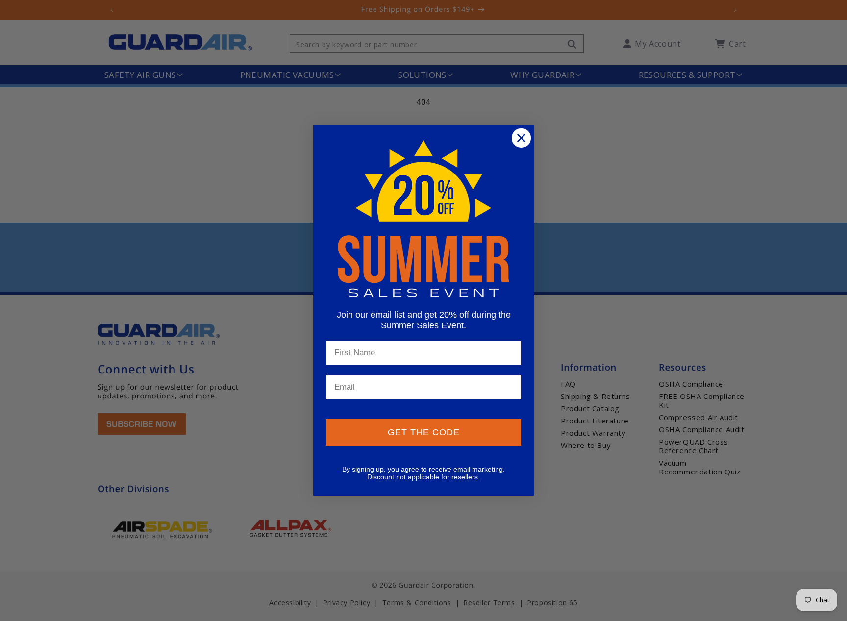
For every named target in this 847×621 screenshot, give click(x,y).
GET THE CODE (424, 432)
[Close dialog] (521, 138)
